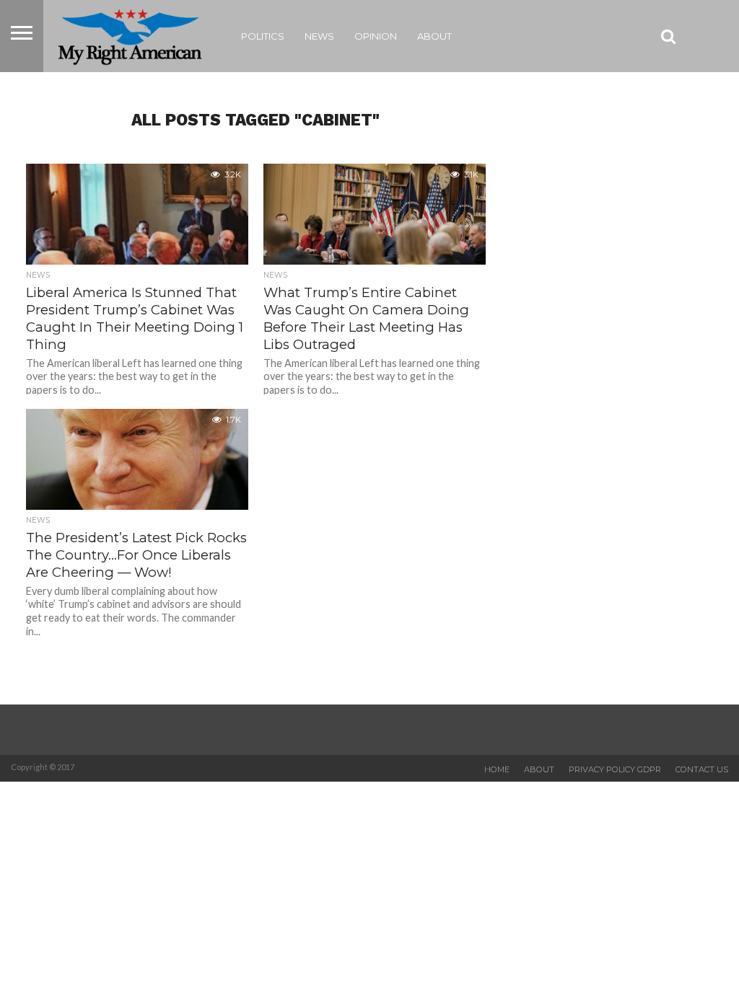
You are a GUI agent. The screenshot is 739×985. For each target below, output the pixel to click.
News (319, 36)
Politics (262, 36)
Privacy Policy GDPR (615, 769)
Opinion (375, 36)
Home (497, 769)
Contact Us (701, 769)
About (434, 36)
